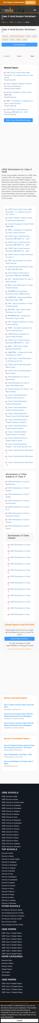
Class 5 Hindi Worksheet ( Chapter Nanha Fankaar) (17, 427)
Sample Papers (7, 969)
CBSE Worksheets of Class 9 (19, 565)
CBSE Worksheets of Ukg (19, 614)
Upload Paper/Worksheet (19, 639)
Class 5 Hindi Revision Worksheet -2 (19, 451)
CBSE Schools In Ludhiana (11, 844)
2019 (25, 39)
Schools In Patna (8, 888)
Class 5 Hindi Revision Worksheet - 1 (19, 457)
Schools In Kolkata (8, 883)
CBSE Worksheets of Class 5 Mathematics (17, 483)
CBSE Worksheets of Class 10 (19, 558)
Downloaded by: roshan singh (13, 757)
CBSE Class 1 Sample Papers (12, 933)
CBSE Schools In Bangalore (11, 820)
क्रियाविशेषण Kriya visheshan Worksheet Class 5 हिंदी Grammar (18, 292)
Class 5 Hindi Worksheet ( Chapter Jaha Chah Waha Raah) (17, 414)
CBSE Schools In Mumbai (10, 814)
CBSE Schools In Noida (10, 799)
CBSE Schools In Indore (10, 841)
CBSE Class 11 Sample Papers (12, 989)
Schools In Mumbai (8, 871)
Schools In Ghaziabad (9, 865)
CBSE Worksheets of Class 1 (19, 609)
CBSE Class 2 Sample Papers (12, 936)
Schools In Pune (7, 874)
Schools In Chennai (8, 886)
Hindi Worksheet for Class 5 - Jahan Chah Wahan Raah (18, 384)
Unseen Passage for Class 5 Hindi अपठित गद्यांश (17, 93)
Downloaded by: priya (11, 766)
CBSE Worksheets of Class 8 (19, 571)
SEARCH (31, 2)
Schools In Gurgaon (9, 868)
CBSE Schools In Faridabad (11, 805)
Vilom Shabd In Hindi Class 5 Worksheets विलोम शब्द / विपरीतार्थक (17, 274)
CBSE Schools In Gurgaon (11, 811)
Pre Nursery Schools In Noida (12, 910)
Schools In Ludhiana (9, 900)
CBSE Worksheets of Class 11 (19, 552)
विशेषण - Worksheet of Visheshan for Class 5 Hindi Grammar (18, 102)
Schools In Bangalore (9, 877)
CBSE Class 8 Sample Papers (12, 954)
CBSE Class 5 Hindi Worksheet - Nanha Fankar (19, 372)
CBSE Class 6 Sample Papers (12, 948)
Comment (6, 56)
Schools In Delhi (7, 853)
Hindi (34, 36)
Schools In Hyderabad (9, 880)
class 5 (5, 36)
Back (32, 56)
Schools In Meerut (8, 891)
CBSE (11, 22)
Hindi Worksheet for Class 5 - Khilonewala (18, 378)
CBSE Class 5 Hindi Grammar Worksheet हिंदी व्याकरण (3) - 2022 (18, 243)
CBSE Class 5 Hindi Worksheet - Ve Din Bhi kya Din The (19, 359)
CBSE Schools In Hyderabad (11, 823)
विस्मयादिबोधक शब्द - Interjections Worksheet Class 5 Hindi (18, 317)
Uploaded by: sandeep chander (14, 718)
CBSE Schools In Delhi (9, 796)
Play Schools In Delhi (9, 922)
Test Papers (6, 972)
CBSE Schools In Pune (9, 817)
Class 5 (19, 22)
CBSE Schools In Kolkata (10, 826)
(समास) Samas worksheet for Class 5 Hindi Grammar (17, 335)
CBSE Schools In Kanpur (10, 838)
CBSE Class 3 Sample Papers (12, 939)
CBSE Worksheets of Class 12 (19, 546)
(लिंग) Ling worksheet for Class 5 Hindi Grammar (19, 262)
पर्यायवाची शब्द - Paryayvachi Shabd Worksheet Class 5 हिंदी (19, 298)
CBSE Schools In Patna (10, 832)
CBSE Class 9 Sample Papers (12, 983)
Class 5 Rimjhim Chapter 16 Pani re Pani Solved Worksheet (18, 85)
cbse (28, 36)
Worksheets (6, 975)
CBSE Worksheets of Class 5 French (17, 527)
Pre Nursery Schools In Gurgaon (13, 916)
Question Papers (7, 963)
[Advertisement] (19, 51)
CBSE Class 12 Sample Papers (12, 992)
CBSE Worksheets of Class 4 (19, 590)
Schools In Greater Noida (10, 859)
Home (4, 22)
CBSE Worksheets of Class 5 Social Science (17, 502)
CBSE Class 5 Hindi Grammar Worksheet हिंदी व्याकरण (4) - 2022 (16, 110)
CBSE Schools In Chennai (11, 829)
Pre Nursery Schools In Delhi (12, 919)
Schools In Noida (8, 856)
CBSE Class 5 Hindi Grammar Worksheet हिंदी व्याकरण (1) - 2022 (18, 341)
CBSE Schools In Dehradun (11, 846)
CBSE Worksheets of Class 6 (19, 584)
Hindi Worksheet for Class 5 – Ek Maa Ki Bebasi (19, 390)
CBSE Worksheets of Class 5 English (17, 495)
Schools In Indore (8, 897)
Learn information (7, 1017)
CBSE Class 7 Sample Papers (12, 951)
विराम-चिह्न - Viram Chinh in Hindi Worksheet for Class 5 (18, 311)
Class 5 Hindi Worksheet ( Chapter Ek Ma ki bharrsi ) (17, 396)
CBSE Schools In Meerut (10, 835)
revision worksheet (17, 36)
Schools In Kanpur (8, 894)
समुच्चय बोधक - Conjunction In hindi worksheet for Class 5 (19, 353)
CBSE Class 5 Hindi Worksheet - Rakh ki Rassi (19, 366)
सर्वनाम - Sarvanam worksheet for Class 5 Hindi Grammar (19, 329)
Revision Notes (7, 966)
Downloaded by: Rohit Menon (13, 750)
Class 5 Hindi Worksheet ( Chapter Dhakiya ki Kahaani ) (17, 421)
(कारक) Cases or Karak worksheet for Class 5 (19, 255)
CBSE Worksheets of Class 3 (19, 596)
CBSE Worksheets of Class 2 (19, 603)
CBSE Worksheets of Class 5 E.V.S (17, 508)
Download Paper (19, 44)
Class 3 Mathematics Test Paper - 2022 (18, 754)
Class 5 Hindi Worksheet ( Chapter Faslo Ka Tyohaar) (17, 433)
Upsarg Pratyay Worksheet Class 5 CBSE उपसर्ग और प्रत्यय (19, 268)
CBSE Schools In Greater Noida (13, 802)
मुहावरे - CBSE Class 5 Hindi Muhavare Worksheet (17, 347)
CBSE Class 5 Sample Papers (12, 945)
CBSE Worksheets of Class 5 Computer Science (17, 514)
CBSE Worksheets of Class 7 (19, 577)
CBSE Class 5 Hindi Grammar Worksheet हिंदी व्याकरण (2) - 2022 (18, 249)
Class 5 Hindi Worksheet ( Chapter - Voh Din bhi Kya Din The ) (19, 445)
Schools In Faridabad (9, 862)
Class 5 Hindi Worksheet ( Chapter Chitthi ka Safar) (17, 408)
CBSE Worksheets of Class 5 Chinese (17, 521)
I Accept (19, 1020)
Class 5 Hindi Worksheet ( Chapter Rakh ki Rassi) (17, 439)
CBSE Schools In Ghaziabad (11, 808)
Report (19, 56)
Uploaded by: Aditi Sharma (12, 709)
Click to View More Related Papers (18, 120)
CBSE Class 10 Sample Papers (12, 986)
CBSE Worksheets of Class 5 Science (17, 489)
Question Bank (7, 960)
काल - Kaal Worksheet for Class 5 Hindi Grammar (19, 280)
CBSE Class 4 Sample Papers (12, 942)
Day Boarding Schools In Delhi (12, 925)
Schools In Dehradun (9, 903)
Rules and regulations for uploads (20, 649)
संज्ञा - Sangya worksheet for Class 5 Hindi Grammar (19, 323)
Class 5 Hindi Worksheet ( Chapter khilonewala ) (17, 402)
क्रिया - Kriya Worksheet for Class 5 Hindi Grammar (19, 286)
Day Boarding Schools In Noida (13, 913)
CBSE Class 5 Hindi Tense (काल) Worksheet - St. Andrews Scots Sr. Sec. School (19, 75)
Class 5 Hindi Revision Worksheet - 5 (19, 463)
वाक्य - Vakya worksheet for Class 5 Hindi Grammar (19, 304)
